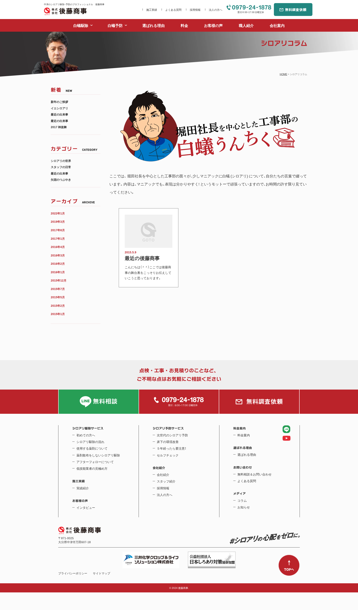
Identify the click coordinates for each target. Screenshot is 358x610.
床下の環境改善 (168, 441)
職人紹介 (246, 25)
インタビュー (85, 507)
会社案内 (277, 25)
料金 (184, 25)
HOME (283, 74)
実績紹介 (82, 488)
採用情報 (195, 10)
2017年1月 (58, 238)
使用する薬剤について (92, 448)
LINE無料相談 (99, 402)
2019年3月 (58, 221)
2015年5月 (58, 297)
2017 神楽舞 (59, 127)
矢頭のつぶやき (61, 179)
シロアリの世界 (61, 161)
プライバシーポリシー (72, 573)
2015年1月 (58, 314)
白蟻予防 (115, 25)
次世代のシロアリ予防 (172, 435)
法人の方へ (215, 10)
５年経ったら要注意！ (171, 448)
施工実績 (151, 10)
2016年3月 (58, 255)
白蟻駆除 (80, 25)
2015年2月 (58, 305)
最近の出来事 (59, 114)
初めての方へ (85, 435)
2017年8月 (58, 230)
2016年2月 (58, 263)
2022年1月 (58, 213)
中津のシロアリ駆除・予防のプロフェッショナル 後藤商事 (65, 11)
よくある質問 (173, 10)
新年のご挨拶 (59, 102)
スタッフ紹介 (166, 481)
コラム (242, 500)
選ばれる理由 (153, 25)
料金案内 (243, 435)
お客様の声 (213, 25)
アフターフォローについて (95, 462)
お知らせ (243, 507)
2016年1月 (58, 272)
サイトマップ (101, 573)
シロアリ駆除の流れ (90, 441)
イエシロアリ (59, 108)
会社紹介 (163, 474)
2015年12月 (59, 280)
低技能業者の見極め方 (92, 468)
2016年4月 (58, 247)
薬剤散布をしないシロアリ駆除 (98, 455)
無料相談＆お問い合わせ (254, 474)
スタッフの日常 (61, 167)
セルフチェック (168, 455)
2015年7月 (58, 289)
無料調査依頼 (293, 9)
